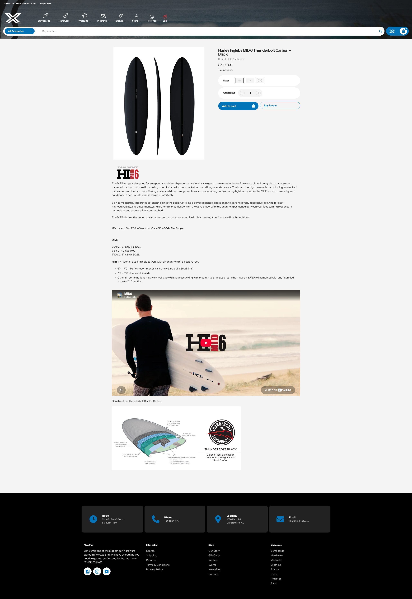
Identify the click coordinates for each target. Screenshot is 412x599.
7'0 (239, 80)
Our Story (214, 550)
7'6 (249, 80)
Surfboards (277, 550)
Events (212, 564)
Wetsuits (276, 560)
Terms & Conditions (158, 564)
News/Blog (214, 569)
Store (274, 574)
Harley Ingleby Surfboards (231, 59)
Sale (273, 583)
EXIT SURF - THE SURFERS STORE (20, 3)
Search (150, 550)
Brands (275, 569)
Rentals (213, 560)
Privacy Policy (154, 569)
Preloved (276, 578)
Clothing (276, 564)
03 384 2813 (45, 3)
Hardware (277, 555)
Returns (151, 560)
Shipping (151, 555)
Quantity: (229, 92)
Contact (213, 574)
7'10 (260, 80)
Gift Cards (214, 555)
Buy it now (270, 105)
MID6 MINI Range (172, 228)
